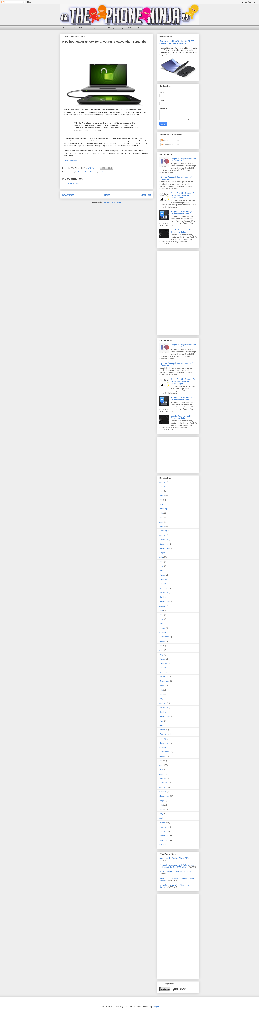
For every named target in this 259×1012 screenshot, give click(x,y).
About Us (78, 28)
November (163, 544)
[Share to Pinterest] (111, 168)
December (163, 539)
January (162, 482)
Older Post (146, 195)
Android (71, 172)
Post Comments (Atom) (112, 202)
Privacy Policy (107, 28)
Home (65, 28)
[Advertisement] (167, 292)
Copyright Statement (129, 28)
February (163, 508)
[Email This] (101, 168)
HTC (86, 172)
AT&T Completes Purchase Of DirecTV (175, 871)
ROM (91, 172)
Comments (168, 144)
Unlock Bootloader (71, 161)
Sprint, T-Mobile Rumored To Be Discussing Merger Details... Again (183, 195)
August (162, 553)
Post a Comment (72, 183)
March (162, 495)
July (161, 500)
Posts (165, 140)
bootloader (79, 172)
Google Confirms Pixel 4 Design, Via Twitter (181, 231)
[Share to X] (106, 168)
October (162, 597)
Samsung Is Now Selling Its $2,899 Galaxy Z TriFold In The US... (176, 42)
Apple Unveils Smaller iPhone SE (173, 858)
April (161, 522)
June (161, 491)
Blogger (156, 1007)
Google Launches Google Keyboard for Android (181, 212)
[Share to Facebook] (109, 168)
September (164, 548)
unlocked (101, 172)
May (161, 504)
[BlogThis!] (103, 168)
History (92, 28)
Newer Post (68, 195)
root (95, 172)
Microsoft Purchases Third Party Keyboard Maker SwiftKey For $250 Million (177, 866)
